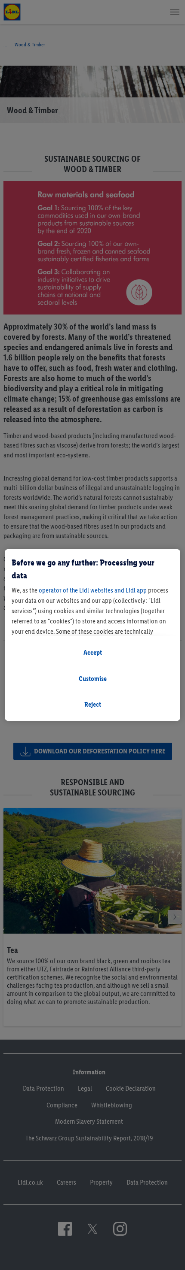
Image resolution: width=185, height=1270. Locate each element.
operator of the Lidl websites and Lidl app (93, 590)
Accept (92, 652)
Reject (92, 704)
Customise (93, 678)
